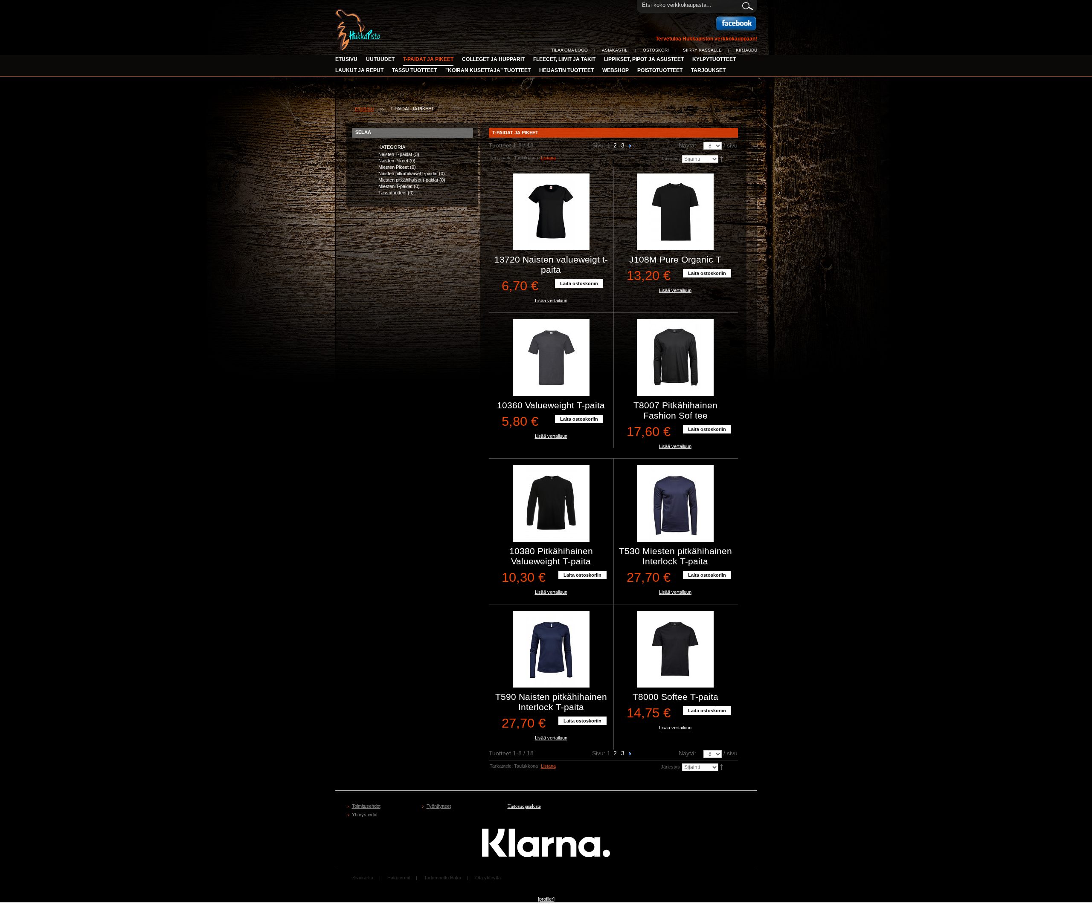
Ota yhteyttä (488, 877)
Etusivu (346, 59)
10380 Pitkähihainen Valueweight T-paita (551, 556)
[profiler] (546, 899)
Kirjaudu (746, 50)
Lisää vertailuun (551, 300)
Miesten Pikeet (393, 167)
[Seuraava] (630, 145)
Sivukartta (362, 877)
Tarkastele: (501, 157)
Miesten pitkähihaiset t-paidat (408, 179)
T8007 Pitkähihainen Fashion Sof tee (675, 410)
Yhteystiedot (365, 814)
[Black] (551, 211)
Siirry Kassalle (702, 50)
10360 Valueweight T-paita (551, 405)
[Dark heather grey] (551, 357)
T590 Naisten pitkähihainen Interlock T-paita (551, 702)
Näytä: (687, 145)
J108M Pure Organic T (675, 259)
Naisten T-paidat (395, 154)
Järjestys (670, 158)
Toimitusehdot (366, 806)
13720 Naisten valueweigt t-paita (551, 264)
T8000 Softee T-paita (675, 697)
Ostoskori (656, 50)
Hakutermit (398, 877)
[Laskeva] (722, 158)
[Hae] (747, 4)
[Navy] (675, 503)
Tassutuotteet (392, 192)
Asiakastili (615, 50)
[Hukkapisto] (358, 13)
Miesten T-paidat (395, 186)
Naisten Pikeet (393, 160)
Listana (548, 157)
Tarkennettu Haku (442, 877)
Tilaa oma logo (569, 50)
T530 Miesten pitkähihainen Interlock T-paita (675, 556)
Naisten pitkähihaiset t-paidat (408, 173)
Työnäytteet (439, 806)
